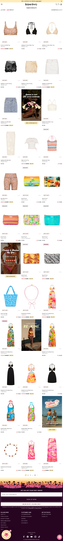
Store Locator (4, 516)
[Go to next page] (37, 475)
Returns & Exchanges (26, 516)
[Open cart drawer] (61, 4)
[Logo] (31, 4)
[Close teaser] (10, 531)
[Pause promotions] (61, 1)
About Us (3, 514)
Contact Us (44, 516)
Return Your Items (46, 514)
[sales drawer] (59, 4)
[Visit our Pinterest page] (28, 537)
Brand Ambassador (5, 520)
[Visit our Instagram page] (35, 537)
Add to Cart (25, 195)
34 (35, 475)
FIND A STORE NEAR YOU (31, 123)
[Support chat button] (59, 537)
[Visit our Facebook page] (24, 537)
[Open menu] (2, 4)
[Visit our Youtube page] (31, 537)
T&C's (2, 529)
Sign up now (31, 499)
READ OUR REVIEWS (10, 276)
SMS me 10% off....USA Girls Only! (31, 504)
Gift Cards (3, 522)
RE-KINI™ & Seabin (5, 518)
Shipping (23, 518)
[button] (6, 534)
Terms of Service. (38, 508)
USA (31, 534)
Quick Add (4, 41)
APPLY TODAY (52, 429)
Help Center (24, 520)
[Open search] (56, 4)
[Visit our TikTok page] (39, 537)
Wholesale (3, 525)
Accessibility (24, 522)
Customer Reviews (25, 514)
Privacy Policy (4, 527)
